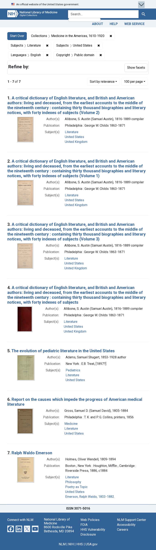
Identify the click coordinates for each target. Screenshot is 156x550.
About (97, 24)
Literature (71, 132)
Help (114, 24)
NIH (71, 544)
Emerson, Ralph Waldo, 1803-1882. (90, 497)
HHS (79, 544)
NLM (62, 544)
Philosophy (73, 482)
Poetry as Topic (76, 487)
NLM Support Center (131, 520)
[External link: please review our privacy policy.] (10, 528)
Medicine (71, 424)
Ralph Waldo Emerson (32, 452)
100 (133, 81)
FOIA (84, 525)
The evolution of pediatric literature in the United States (63, 350)
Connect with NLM (20, 520)
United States (74, 137)
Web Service (134, 24)
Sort (102, 82)
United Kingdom (76, 142)
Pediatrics (73, 370)
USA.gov (92, 544)
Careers (122, 530)
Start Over (17, 36)
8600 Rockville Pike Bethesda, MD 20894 (59, 529)
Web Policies (90, 520)
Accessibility (126, 525)
